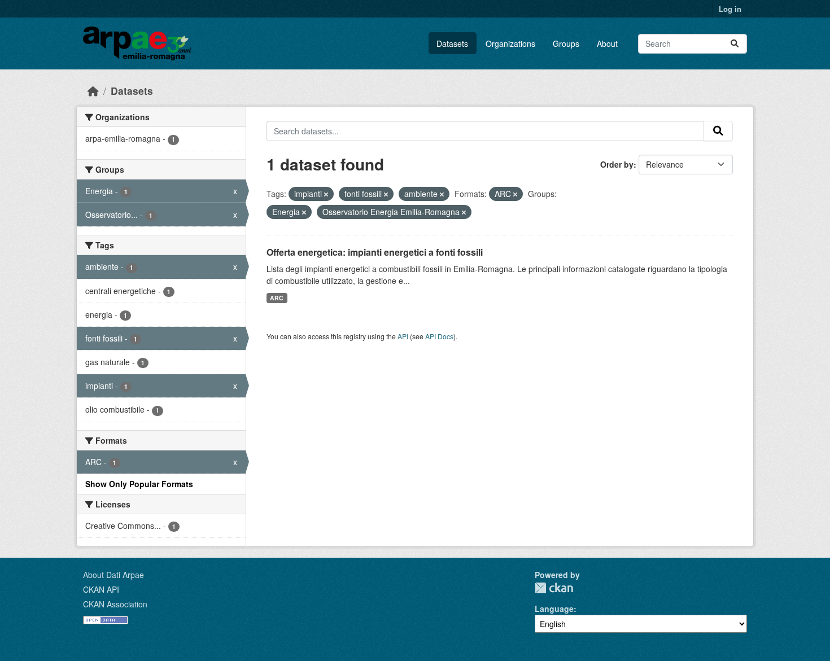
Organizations (510, 43)
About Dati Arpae (113, 574)
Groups (566, 43)
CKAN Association (115, 604)
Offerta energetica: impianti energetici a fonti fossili (375, 252)
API (402, 336)
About (607, 43)
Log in (730, 8)
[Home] (93, 91)
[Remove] (326, 194)
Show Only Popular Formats (139, 483)
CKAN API (101, 589)
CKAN (554, 588)
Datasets (452, 43)
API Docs (439, 336)
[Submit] (734, 44)
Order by (617, 164)
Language (554, 608)
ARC (276, 298)
